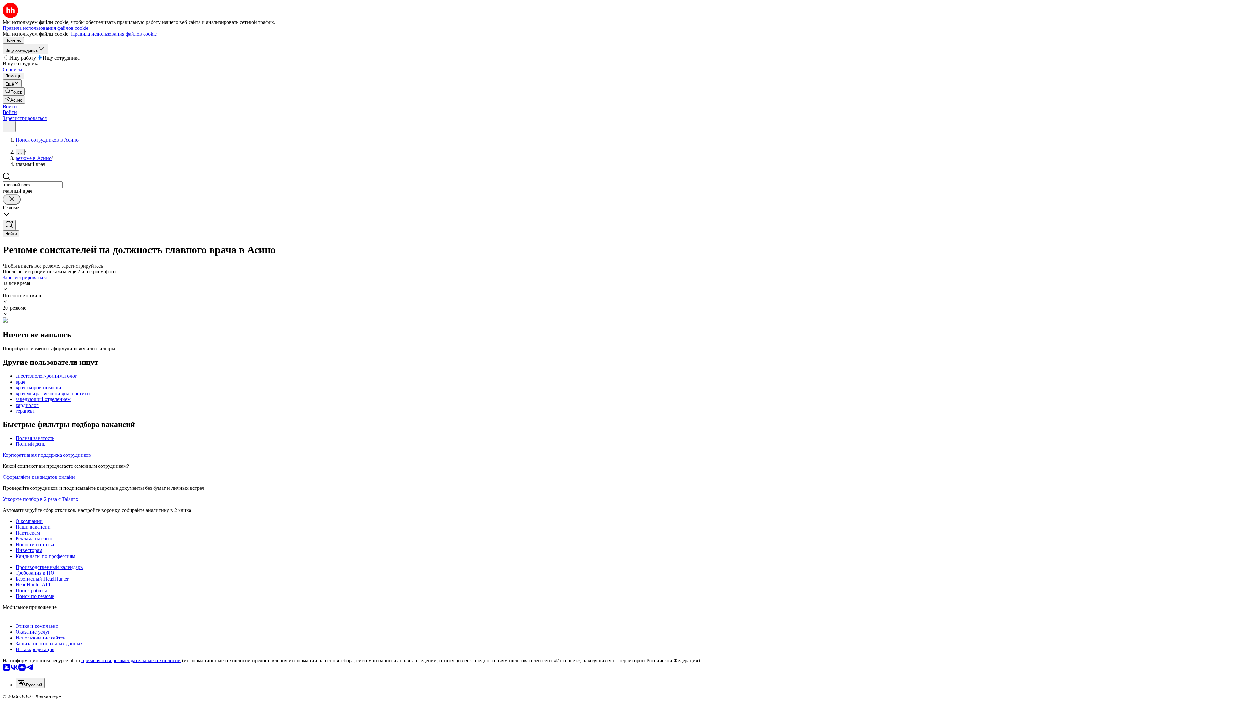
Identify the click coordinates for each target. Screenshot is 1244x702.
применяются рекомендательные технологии (131, 660)
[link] (14, 91)
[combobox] (33, 184)
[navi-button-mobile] (9, 126)
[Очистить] (12, 199)
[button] (10, 106)
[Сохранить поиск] (9, 225)
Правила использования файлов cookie (114, 34)
